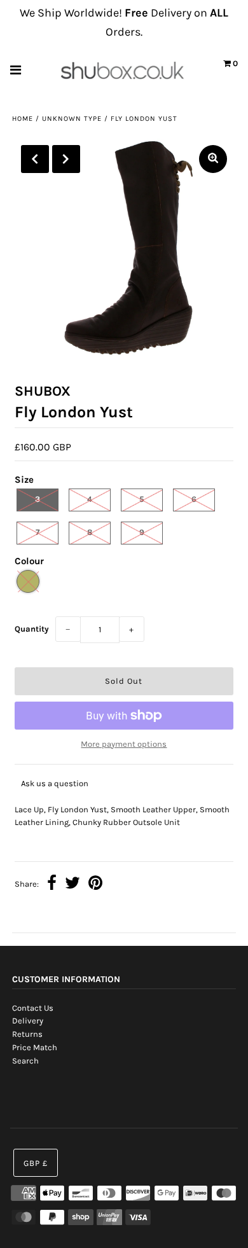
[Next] (66, 159)
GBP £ (36, 1163)
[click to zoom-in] (213, 159)
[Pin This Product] (95, 884)
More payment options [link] (124, 744)
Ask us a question (54, 783)
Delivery (27, 1020)
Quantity (32, 629)
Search (25, 1060)
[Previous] (35, 159)
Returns (27, 1034)
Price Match (34, 1047)
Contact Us (32, 1008)
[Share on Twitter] (72, 884)
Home (22, 118)
